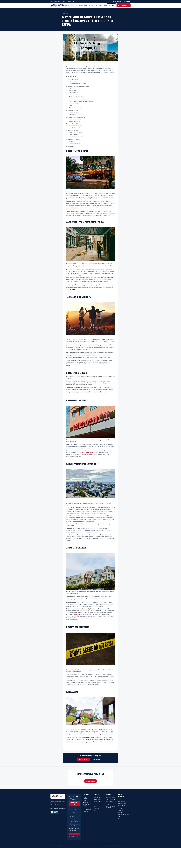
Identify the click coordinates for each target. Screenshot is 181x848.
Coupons (120, 810)
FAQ (96, 5)
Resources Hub (122, 803)
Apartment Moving (98, 801)
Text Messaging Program (125, 845)
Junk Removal (97, 808)
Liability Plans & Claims (111, 804)
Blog (105, 5)
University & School (110, 799)
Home (63, 11)
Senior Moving (97, 799)
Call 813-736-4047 (83, 759)
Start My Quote (74, 834)
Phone (70, 818)
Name (70, 814)
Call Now (111, 5)
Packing (95, 806)
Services (74, 5)
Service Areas (83, 5)
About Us (120, 799)
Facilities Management (111, 801)
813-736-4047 (127, 1)
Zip (75, 818)
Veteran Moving (97, 804)
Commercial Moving (110, 797)
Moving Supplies (122, 808)
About (100, 5)
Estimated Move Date (74, 828)
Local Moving (97, 797)
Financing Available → (117, 1)
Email (70, 823)
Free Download (90, 781)
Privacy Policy (109, 845)
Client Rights (116, 845)
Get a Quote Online (97, 759)
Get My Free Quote (123, 5)
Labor (95, 810)
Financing (120, 812)
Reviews (91, 5)
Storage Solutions (122, 805)
